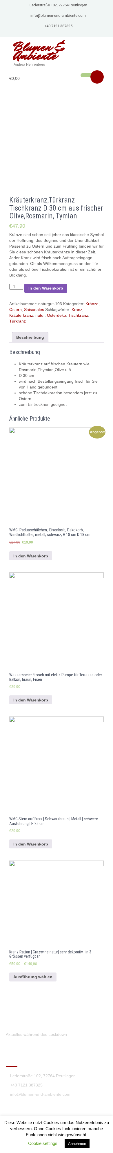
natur (40, 315)
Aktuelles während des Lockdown (36, 1034)
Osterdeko (56, 315)
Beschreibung (30, 337)
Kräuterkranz (21, 315)
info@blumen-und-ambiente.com (58, 15)
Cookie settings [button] (42, 1143)
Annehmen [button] (77, 1143)
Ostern (15, 309)
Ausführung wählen (32, 977)
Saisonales (34, 309)
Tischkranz (78, 315)
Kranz (77, 309)
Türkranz (17, 321)
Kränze (92, 303)
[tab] (30, 337)
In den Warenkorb (45, 288)
